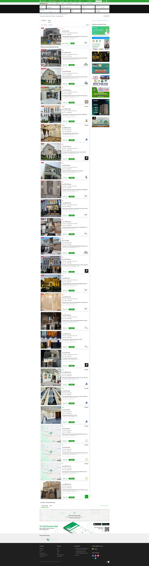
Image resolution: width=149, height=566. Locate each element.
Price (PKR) (42, 10)
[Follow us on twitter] (93, 559)
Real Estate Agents (60, 554)
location (62, 6)
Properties (44, 1)
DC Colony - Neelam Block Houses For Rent (100, 20)
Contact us (42, 550)
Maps (71, 1)
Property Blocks (52, 1)
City (48, 6)
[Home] (40, 1)
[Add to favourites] (60, 65)
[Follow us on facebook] (93, 556)
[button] (42, 7)
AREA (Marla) (98, 6)
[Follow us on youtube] (98, 556)
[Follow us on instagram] (96, 556)
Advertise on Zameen (43, 554)
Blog (67, 1)
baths (73, 10)
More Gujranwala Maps (104, 505)
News (58, 550)
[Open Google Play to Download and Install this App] (105, 525)
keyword (83, 10)
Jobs (40, 551)
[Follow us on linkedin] (96, 559)
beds (62, 10)
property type (84, 6)
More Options (98, 10)
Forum (58, 551)
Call (73, 43)
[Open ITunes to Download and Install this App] (97, 525)
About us (41, 548)
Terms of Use (42, 556)
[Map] (57, 65)
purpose (41, 6)
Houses (49, 21)
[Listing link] (65, 36)
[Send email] (63, 43)
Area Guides (61, 1)
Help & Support (42, 553)
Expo (58, 553)
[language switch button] (104, 1)
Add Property (59, 556)
